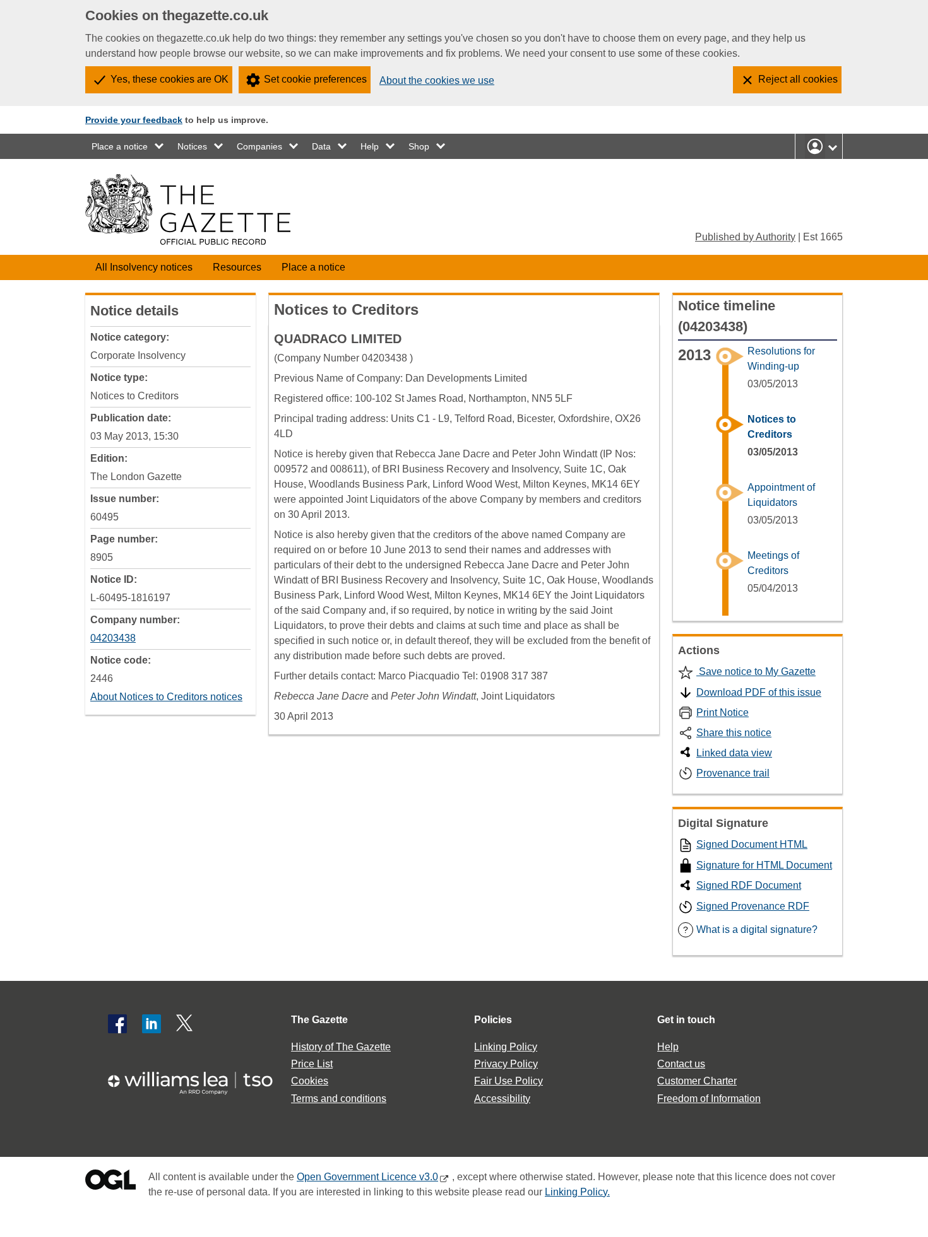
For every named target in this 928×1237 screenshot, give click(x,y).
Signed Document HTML (751, 844)
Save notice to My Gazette (756, 671)
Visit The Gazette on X (185, 1023)
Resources (237, 267)
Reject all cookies (798, 79)
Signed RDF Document (748, 885)
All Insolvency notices (144, 267)
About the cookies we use (436, 80)
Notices (192, 146)
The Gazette (319, 1019)
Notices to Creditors (771, 427)
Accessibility (502, 1098)
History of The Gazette (341, 1046)
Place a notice (120, 146)
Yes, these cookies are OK (169, 79)
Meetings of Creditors (773, 563)
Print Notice (722, 712)
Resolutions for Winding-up (781, 359)
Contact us (681, 1063)
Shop (418, 146)
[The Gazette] (187, 209)
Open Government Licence (110, 1182)
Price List (312, 1063)
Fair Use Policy (508, 1081)
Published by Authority (745, 237)
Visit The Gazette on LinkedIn (151, 1023)
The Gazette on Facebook (117, 1023)
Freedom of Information (709, 1098)
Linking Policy (505, 1046)
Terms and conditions (338, 1098)
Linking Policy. (577, 1192)
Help (369, 146)
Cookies (309, 1081)
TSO (197, 1079)
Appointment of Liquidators (781, 495)
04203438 (113, 638)
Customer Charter (697, 1081)
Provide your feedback (133, 120)
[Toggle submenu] (160, 146)
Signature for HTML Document (764, 865)
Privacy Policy (506, 1063)
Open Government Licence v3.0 (367, 1176)
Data (321, 146)
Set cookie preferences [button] (315, 79)
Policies (493, 1019)
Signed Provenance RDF (752, 906)
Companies (259, 146)
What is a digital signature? (750, 929)
